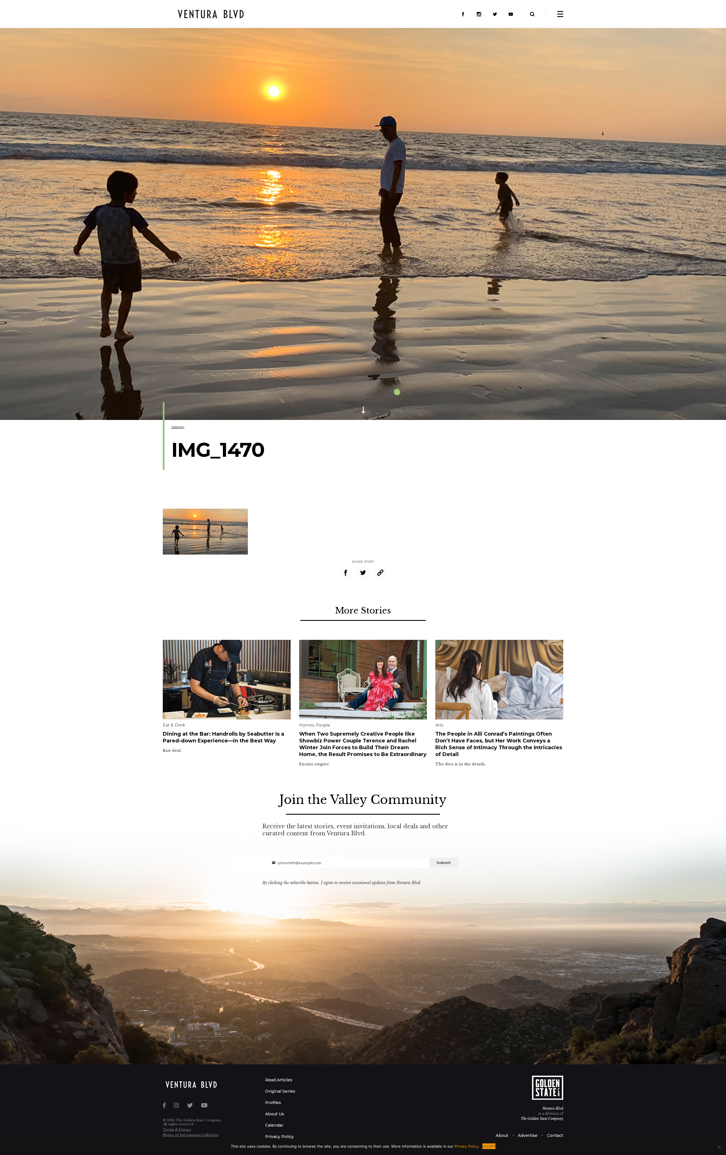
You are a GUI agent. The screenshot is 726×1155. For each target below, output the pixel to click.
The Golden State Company (542, 1118)
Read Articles (278, 1079)
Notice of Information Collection (190, 1135)
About (502, 1135)
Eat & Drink (174, 725)
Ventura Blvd (552, 1108)
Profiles (273, 1102)
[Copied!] (380, 572)
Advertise (527, 1135)
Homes (306, 725)
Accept (488, 1146)
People (323, 725)
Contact (555, 1135)
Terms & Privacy (177, 1129)
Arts (439, 725)
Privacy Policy (279, 1136)
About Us (274, 1113)
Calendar (274, 1125)
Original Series (280, 1091)
